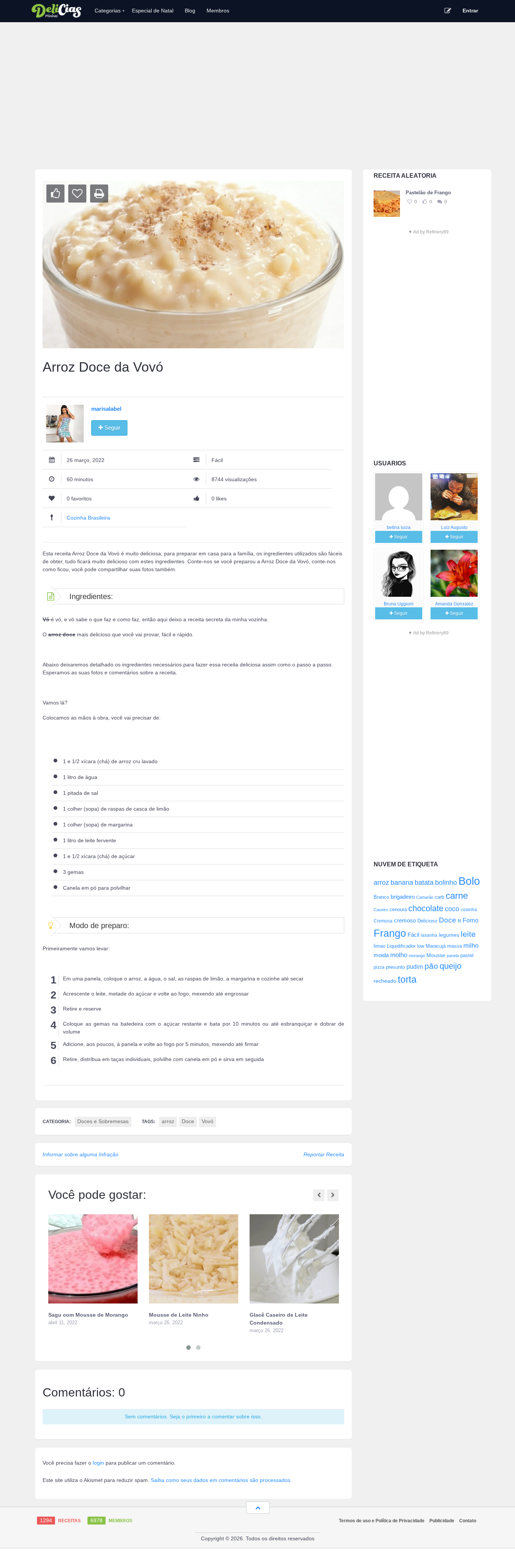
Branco (381, 897)
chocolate (425, 908)
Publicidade (441, 1520)
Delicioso (427, 921)
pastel (467, 955)
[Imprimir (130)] (99, 193)
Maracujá (436, 946)
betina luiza (399, 527)
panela (453, 955)
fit (459, 920)
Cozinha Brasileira (88, 518)
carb (439, 897)
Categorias (110, 11)
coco (452, 909)
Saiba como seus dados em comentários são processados (220, 1480)
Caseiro (381, 909)
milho (470, 945)
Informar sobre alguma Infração (80, 1154)
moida (381, 955)
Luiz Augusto (454, 527)
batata (424, 882)
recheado (385, 981)
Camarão (424, 897)
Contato (467, 1520)
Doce (447, 920)
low (420, 946)
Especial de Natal (152, 11)
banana (402, 882)
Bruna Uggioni (399, 604)
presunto (395, 967)
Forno (470, 920)
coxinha (469, 909)
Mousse (435, 955)
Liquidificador (401, 946)
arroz (381, 882)
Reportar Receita (323, 1154)
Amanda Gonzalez (454, 604)
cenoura (398, 909)
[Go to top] (258, 1508)
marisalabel (106, 409)
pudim (414, 966)
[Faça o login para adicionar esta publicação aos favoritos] (409, 202)
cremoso (405, 921)
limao (379, 946)
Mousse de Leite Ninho (178, 1315)
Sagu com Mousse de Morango (88, 1315)
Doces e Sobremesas (103, 1121)
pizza (379, 967)
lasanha (429, 935)
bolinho (446, 882)
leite (468, 934)
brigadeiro (403, 896)
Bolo (469, 881)
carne (457, 896)
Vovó (207, 1121)
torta (407, 979)
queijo (450, 966)
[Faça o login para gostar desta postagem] (424, 202)
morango (417, 955)
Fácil (413, 935)
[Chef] (398, 496)
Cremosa (383, 921)
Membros (218, 11)
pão (431, 966)
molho (398, 955)
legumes (449, 935)
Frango (390, 933)
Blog (190, 11)
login (98, 1463)
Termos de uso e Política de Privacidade (382, 1520)
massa (454, 946)
